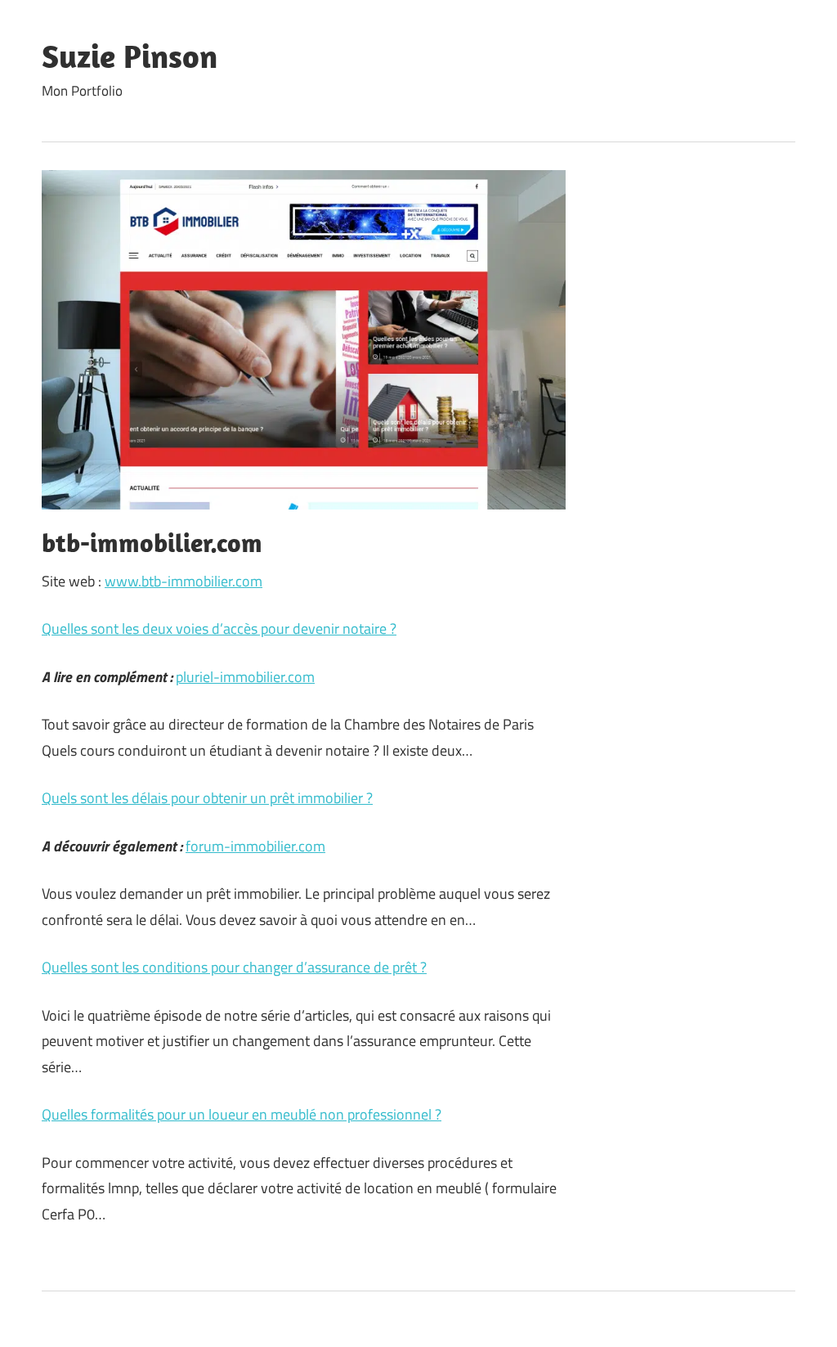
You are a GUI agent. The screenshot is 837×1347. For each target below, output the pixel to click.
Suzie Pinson (129, 55)
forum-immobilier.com (255, 846)
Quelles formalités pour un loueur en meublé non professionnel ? (241, 1114)
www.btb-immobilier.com (183, 581)
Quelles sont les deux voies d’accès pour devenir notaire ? (219, 628)
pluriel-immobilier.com (245, 677)
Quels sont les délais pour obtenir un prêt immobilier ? (207, 798)
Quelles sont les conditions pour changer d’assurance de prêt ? (234, 967)
